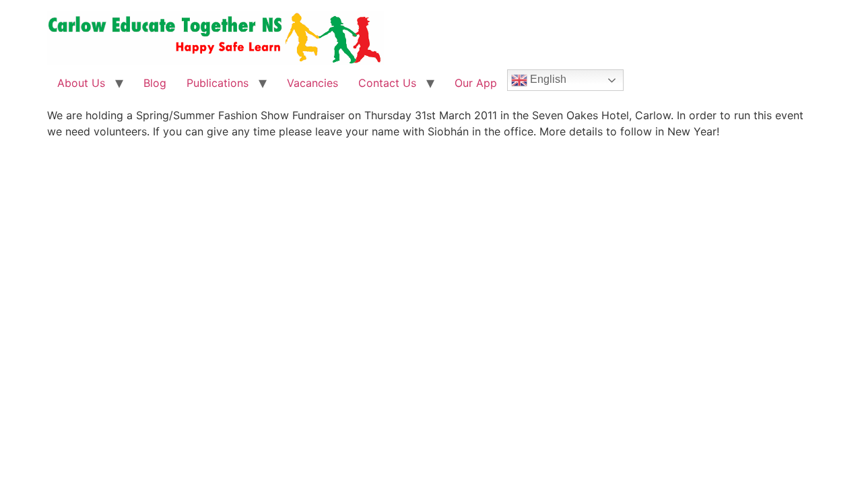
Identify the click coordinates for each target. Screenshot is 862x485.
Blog (154, 83)
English (546, 79)
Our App (476, 83)
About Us (81, 83)
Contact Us (387, 83)
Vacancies (312, 83)
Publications (217, 83)
